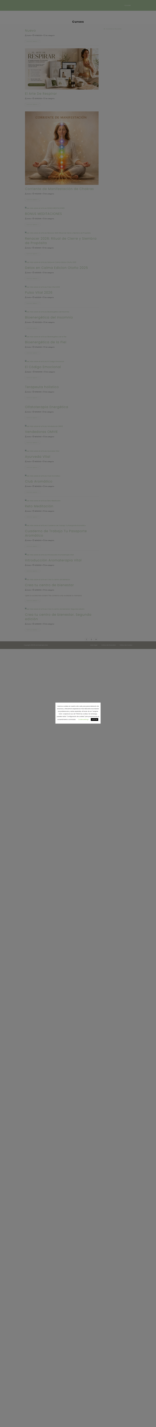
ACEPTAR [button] (94, 719)
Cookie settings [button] (83, 719)
